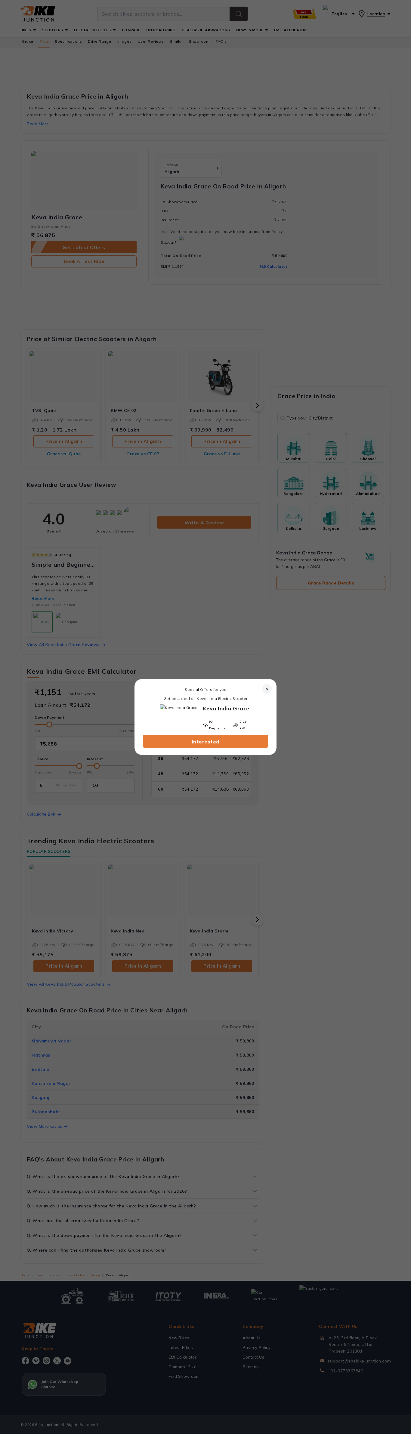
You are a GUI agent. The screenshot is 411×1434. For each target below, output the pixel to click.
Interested (205, 742)
